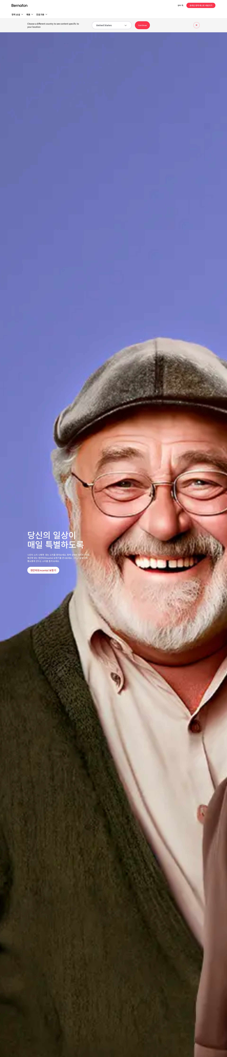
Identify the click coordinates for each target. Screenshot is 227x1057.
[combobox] (109, 25)
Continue (142, 25)
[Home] (19, 5)
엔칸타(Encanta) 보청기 (43, 570)
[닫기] (196, 25)
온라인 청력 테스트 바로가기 (201, 5)
